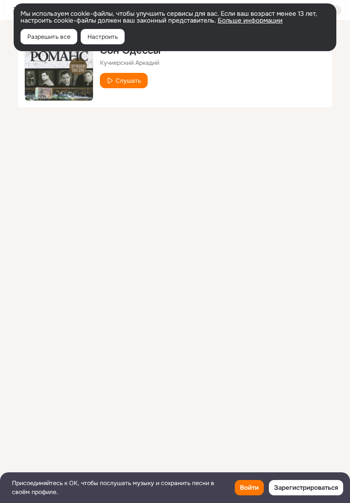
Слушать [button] (128, 80)
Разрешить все (48, 36)
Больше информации (250, 20)
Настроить (103, 36)
